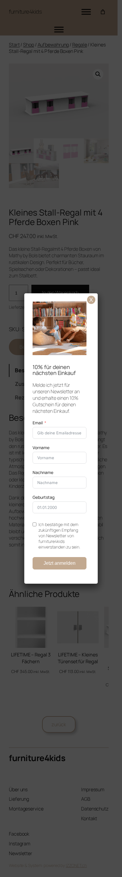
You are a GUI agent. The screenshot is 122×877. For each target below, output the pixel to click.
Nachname (43, 472)
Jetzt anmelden (60, 563)
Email (38, 422)
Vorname (41, 447)
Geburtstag (43, 497)
